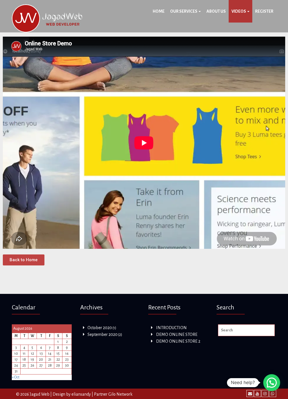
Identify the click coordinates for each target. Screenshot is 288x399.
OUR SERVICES (184, 11)
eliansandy (81, 394)
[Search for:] (246, 330)
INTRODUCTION (171, 327)
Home (159, 11)
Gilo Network (120, 394)
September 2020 (102, 334)
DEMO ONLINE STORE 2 (178, 341)
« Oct (15, 377)
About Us (216, 11)
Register (264, 11)
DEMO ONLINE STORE (176, 334)
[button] (23, 259)
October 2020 (99, 327)
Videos (239, 11)
